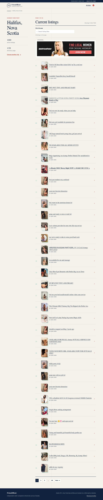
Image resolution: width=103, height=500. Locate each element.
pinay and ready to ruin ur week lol (60, 214)
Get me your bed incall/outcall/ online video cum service (67, 295)
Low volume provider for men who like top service (65, 226)
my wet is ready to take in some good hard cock (64, 237)
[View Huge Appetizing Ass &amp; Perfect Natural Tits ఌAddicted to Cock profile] (44, 157)
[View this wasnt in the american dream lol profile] (44, 203)
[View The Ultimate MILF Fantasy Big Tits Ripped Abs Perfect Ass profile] (44, 307)
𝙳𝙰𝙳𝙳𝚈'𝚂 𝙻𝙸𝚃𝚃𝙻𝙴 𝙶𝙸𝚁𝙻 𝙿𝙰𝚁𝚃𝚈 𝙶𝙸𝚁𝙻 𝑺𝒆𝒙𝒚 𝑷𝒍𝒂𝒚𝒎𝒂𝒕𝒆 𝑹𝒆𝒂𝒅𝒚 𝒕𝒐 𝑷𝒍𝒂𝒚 (69, 99)
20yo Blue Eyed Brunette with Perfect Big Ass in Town (66, 272)
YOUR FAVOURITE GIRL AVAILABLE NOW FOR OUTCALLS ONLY (70, 352)
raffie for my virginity (56, 467)
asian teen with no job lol (57, 375)
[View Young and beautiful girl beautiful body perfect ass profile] (44, 433)
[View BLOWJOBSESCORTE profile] (44, 445)
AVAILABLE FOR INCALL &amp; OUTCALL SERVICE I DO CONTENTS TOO (69, 341)
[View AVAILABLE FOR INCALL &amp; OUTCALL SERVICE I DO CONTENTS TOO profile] (44, 341)
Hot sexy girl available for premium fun (61, 122)
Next (57, 480)
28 (52, 480)
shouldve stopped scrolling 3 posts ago (61, 329)
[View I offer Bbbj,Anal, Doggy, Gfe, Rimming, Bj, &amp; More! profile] (44, 456)
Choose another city (14, 54)
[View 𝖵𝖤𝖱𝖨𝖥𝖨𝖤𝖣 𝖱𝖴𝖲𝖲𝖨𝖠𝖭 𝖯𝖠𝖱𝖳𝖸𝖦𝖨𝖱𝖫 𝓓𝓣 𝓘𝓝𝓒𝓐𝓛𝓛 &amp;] (44, 249)
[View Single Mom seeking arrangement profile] (44, 410)
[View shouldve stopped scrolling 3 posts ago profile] (44, 330)
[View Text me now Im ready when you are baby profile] (44, 111)
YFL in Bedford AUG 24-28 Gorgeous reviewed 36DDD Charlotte (70, 398)
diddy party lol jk (54, 364)
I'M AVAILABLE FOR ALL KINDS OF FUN (63, 145)
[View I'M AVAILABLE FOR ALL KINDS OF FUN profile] (44, 146)
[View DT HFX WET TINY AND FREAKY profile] (44, 284)
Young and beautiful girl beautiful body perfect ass (65, 433)
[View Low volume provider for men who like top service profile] (44, 226)
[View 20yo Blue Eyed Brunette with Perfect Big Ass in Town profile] (44, 272)
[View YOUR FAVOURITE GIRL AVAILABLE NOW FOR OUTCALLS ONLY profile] (44, 353)
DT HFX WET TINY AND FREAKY (61, 283)
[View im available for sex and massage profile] (44, 261)
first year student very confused (59, 180)
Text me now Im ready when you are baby (62, 111)
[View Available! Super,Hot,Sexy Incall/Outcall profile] (44, 77)
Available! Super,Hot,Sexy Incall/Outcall (62, 76)
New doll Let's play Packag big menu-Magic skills (65, 318)
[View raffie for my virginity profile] (44, 468)
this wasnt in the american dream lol (60, 203)
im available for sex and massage (59, 260)
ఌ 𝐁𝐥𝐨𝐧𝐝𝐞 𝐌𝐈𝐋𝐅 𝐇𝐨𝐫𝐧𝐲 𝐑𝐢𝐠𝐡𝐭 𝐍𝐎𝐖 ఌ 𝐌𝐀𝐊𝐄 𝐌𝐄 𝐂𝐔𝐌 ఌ (69, 168)
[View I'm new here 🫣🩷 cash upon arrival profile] (44, 422)
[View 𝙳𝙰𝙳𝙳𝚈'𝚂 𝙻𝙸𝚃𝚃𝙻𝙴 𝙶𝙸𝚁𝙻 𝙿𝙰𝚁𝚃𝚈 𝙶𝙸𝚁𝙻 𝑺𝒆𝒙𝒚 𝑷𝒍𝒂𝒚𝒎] (44, 100)
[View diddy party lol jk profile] (44, 364)
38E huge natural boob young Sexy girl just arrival (65, 134)
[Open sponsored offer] (65, 48)
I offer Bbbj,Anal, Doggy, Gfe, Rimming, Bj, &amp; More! (68, 456)
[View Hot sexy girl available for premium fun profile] (44, 123)
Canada (9, 10)
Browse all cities (91, 496)
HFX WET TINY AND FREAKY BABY (62, 88)
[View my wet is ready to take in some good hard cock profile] (44, 238)
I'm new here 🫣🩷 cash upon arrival (61, 421)
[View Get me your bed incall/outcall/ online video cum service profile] (44, 295)
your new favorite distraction (58, 191)
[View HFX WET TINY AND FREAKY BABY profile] (44, 88)
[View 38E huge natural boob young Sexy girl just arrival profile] (44, 134)
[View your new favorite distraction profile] (44, 192)
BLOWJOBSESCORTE (56, 444)
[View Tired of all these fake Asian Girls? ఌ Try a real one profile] (44, 65)
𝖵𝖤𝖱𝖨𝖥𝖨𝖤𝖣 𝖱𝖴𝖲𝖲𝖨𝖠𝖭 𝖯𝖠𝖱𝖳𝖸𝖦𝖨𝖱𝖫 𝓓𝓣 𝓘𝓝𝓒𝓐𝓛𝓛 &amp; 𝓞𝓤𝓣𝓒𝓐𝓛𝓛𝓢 (68, 249)
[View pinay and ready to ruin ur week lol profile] (44, 215)
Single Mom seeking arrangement (60, 410)
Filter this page (39, 28)
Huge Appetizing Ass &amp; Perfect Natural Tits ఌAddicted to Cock (69, 157)
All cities (88, 5)
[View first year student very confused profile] (44, 180)
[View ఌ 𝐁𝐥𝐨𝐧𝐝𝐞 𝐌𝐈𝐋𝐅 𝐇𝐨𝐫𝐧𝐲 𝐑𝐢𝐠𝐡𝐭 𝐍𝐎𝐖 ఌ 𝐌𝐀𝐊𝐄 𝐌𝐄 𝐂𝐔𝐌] (44, 169)
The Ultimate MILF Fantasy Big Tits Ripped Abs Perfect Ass (68, 306)
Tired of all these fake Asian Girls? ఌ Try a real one (65, 65)
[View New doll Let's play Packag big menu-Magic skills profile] (44, 318)
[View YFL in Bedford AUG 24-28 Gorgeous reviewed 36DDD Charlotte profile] (44, 399)
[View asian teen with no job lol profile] (44, 376)
